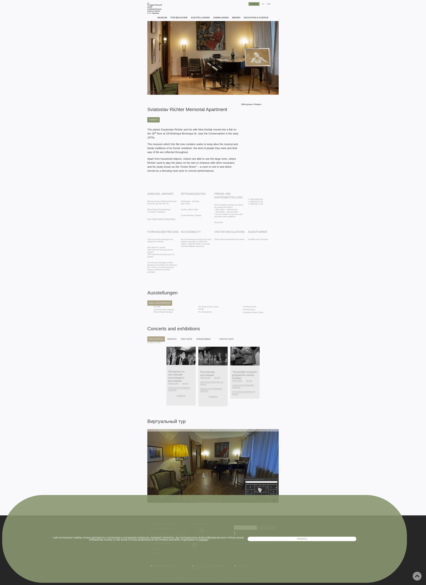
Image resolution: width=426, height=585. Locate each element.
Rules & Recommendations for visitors (229, 239)
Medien (236, 17)
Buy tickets (218, 222)
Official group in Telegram (251, 104)
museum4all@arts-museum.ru (192, 246)
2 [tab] (213, 87)
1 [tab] (211, 87)
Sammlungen (221, 17)
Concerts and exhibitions (173, 328)
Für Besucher (179, 17)
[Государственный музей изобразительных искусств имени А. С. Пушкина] (154, 13)
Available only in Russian (258, 239)
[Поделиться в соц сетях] (275, 4)
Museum (162, 17)
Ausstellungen (200, 17)
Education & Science (256, 17)
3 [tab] (215, 87)
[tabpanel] (213, 58)
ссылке (203, 540)
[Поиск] (245, 4)
